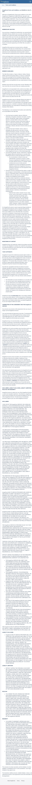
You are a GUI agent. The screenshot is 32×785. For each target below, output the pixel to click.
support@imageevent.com (8, 316)
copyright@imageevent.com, (20, 259)
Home (3, 5)
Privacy (22, 780)
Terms (18, 780)
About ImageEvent (11, 780)
